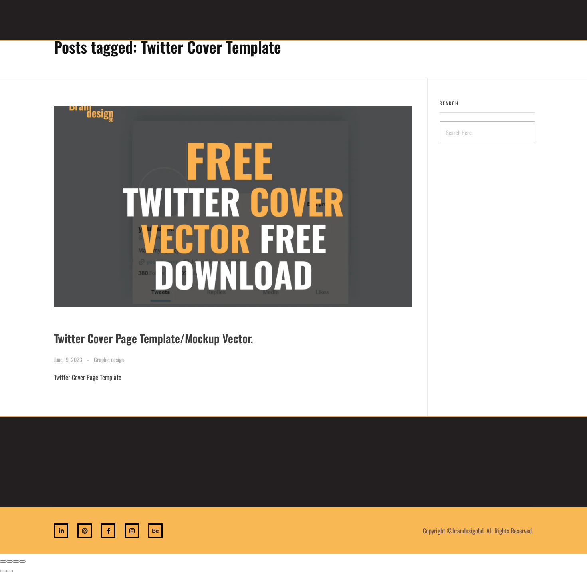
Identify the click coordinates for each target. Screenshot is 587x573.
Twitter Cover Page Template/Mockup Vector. (153, 338)
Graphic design (109, 359)
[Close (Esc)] (3, 561)
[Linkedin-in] (61, 530)
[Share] (9, 561)
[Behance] (155, 530)
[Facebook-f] (108, 530)
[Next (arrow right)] (9, 571)
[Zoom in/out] (22, 561)
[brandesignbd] (73, 19)
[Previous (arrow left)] (3, 571)
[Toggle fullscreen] (16, 561)
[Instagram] (132, 530)
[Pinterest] (84, 530)
